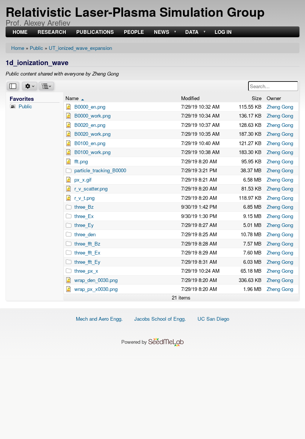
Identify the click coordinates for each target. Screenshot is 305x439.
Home (17, 47)
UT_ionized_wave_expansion (80, 47)
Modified (190, 98)
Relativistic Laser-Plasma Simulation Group (135, 11)
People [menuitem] (134, 32)
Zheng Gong (280, 106)
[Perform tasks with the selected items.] (29, 86)
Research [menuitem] (52, 32)
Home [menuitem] (20, 32)
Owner (274, 98)
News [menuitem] (160, 32)
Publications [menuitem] (95, 32)
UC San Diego (213, 318)
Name (74, 98)
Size (256, 98)
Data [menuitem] (191, 32)
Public (36, 47)
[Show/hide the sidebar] (13, 86)
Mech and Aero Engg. (99, 318)
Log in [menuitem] (223, 32)
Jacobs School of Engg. (160, 318)
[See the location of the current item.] (46, 86)
